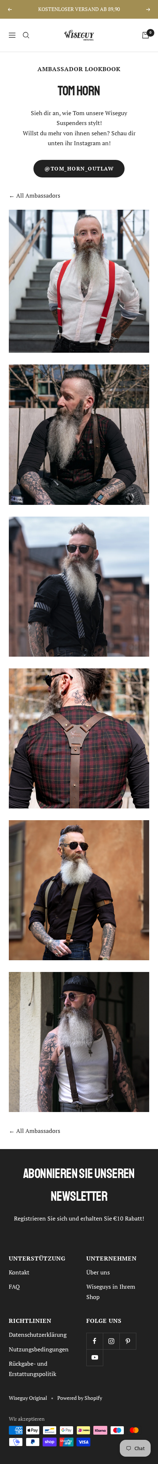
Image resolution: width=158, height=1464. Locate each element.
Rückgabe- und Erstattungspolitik (32, 1368)
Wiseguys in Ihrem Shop (110, 1291)
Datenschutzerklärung (38, 1334)
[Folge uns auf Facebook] (94, 1341)
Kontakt (19, 1272)
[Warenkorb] (145, 35)
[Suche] (26, 35)
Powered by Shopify (79, 1398)
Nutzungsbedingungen (39, 1349)
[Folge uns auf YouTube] (94, 1357)
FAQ (14, 1286)
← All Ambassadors (34, 195)
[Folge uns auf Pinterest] (127, 1341)
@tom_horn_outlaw (79, 168)
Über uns (98, 1272)
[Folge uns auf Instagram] (111, 1341)
